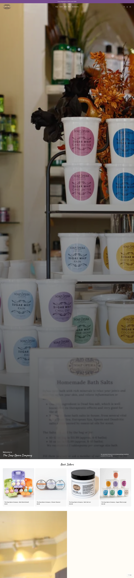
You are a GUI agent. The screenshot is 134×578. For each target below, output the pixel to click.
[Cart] (130, 6)
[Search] (124, 6)
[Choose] (32, 497)
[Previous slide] (5, 484)
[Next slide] (32, 484)
